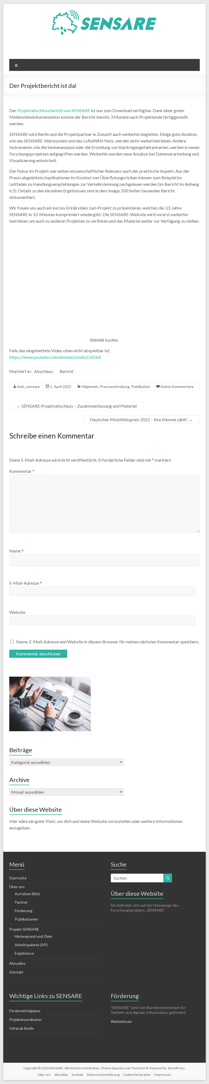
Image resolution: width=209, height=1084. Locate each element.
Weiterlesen (121, 1021)
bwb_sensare (28, 386)
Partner (21, 902)
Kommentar (21, 471)
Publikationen (26, 919)
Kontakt (16, 972)
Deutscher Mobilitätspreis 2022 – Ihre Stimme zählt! (141, 419)
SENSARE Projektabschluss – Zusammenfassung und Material (76, 405)
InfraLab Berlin (21, 1028)
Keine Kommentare (177, 386)
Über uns (44, 1075)
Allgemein (90, 386)
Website (17, 612)
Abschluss (43, 371)
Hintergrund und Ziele (33, 936)
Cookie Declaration (137, 1075)
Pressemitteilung (115, 386)
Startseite (18, 878)
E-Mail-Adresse (25, 583)
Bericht (66, 371)
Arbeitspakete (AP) (31, 944)
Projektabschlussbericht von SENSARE (53, 110)
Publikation (140, 386)
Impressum (162, 1075)
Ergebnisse (24, 953)
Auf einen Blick (27, 893)
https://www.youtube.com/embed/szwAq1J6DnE (55, 357)
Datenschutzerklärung (103, 1075)
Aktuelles (17, 963)
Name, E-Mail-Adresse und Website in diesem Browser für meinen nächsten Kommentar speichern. (107, 641)
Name (16, 550)
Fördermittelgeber (25, 1010)
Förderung (23, 910)
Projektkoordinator (25, 1019)
